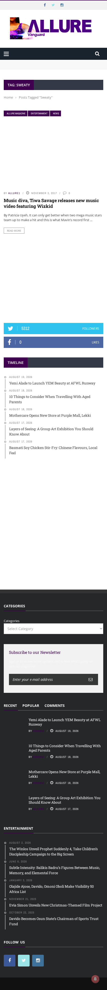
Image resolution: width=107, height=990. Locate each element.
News (56, 113)
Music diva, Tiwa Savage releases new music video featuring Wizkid (51, 203)
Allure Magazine (16, 113)
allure (38, 809)
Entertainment (39, 113)
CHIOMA (38, 731)
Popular (30, 705)
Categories (11, 621)
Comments (55, 705)
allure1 (14, 193)
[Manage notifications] (95, 979)
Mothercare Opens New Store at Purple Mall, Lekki (64, 774)
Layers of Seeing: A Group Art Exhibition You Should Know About (65, 800)
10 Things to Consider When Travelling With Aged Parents (49, 67)
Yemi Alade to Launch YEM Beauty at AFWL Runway (45, 62)
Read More (14, 230)
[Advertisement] (53, 278)
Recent (10, 705)
